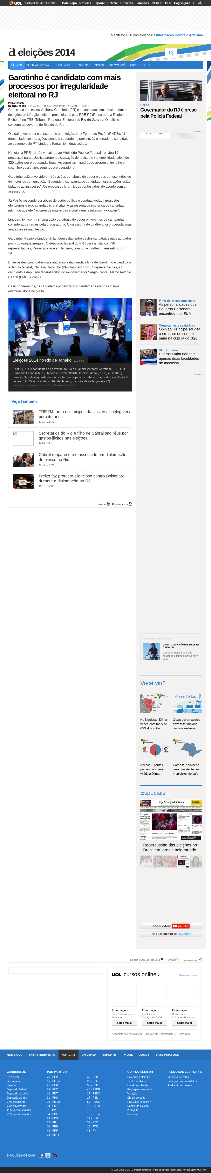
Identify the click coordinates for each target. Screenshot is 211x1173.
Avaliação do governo (180, 1085)
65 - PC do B (54, 1081)
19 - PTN (92, 1126)
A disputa (132, 1110)
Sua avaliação (117, 65)
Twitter (48, 1155)
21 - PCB (52, 1085)
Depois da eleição (138, 1105)
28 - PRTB (53, 1134)
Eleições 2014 (46, 52)
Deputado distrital (17, 1097)
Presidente (13, 1077)
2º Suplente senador (19, 1114)
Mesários (132, 1114)
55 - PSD (92, 1085)
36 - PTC (92, 1122)
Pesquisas (83, 65)
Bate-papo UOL (167, 1054)
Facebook (42, 1155)
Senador (12, 1085)
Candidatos (16, 1071)
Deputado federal (17, 1089)
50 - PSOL (93, 1101)
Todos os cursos (188, 975)
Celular (55, 1155)
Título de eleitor (136, 1081)
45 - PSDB (93, 1089)
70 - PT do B (94, 1114)
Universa (126, 3)
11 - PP (51, 1110)
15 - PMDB (53, 1101)
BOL (168, 3)
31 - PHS (52, 1097)
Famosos (142, 3)
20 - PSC (92, 1081)
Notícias (85, 3)
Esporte (99, 3)
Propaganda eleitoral (139, 1089)
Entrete (112, 3)
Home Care (184, 1034)
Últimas (16, 65)
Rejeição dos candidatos (182, 1081)
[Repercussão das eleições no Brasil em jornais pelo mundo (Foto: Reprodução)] (183, 867)
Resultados (63, 65)
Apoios (99, 65)
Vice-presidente (16, 1101)
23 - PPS (52, 1118)
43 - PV (91, 1130)
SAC (54, 3)
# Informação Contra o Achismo (178, 35)
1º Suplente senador (19, 1110)
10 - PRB (52, 1126)
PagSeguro (182, 3)
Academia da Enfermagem (127, 1034)
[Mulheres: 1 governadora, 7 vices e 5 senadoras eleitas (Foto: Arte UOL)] (196, 867)
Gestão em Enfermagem (159, 1034)
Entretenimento (42, 1054)
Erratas (171, 960)
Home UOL (14, 1054)
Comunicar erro (120, 504)
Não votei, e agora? (139, 1101)
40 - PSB (92, 1077)
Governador (14, 1081)
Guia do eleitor (140, 65)
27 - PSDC (93, 1093)
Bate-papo (69, 3)
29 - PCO (52, 1089)
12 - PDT (52, 1093)
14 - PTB (92, 1118)
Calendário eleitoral (138, 1077)
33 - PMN (52, 1105)
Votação (132, 1093)
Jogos (144, 1054)
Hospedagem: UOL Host (195, 1169)
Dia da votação (136, 1097)
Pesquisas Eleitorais (185, 1071)
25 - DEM (52, 1077)
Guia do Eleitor (140, 1071)
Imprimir (102, 504)
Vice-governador (16, 1105)
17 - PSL (92, 1097)
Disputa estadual (38, 65)
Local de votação (137, 1085)
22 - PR (51, 1122)
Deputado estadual (18, 1093)
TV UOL (157, 3)
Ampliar (118, 303)
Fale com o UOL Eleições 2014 (144, 960)
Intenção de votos (178, 1077)
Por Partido (57, 1071)
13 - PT (91, 1110)
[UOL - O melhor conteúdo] (15, 4)
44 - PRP (52, 1130)
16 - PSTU (93, 1105)
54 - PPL (52, 1114)
